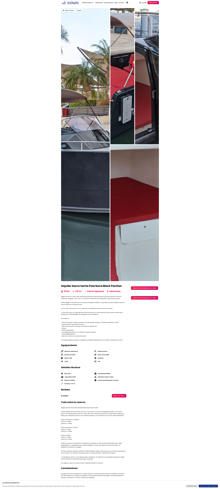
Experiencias (99, 2)
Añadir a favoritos (69, 10)
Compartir (79, 10)
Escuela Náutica (109, 2)
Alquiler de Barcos (87, 2)
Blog (116, 2)
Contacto (121, 2)
